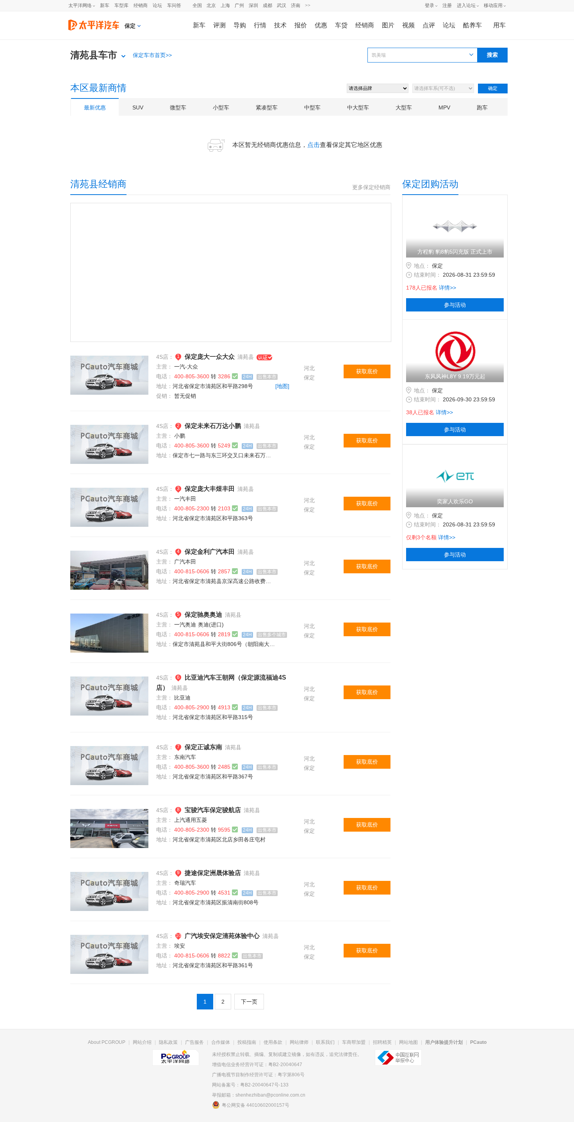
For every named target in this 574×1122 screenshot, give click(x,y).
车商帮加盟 (353, 1042)
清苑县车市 (93, 55)
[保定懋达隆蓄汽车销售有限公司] (109, 429)
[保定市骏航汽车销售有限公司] (109, 814)
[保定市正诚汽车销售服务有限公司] (109, 751)
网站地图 (408, 1042)
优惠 (321, 25)
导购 (240, 25)
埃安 (179, 946)
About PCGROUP (106, 1042)
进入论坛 (466, 5)
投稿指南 (246, 1042)
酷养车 (472, 25)
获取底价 (367, 371)
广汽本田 (185, 561)
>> (307, 5)
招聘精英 (382, 1042)
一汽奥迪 (185, 624)
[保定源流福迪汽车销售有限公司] (109, 681)
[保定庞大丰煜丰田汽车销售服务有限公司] (109, 492)
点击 (313, 144)
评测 (219, 25)
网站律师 (299, 1042)
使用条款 (273, 1042)
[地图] (282, 386)
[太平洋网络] (175, 1054)
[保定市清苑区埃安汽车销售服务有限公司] (109, 939)
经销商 (141, 5)
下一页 (249, 1002)
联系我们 (325, 1042)
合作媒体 (220, 1042)
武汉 (281, 5)
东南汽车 (185, 757)
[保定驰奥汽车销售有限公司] (109, 618)
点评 (428, 25)
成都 (267, 5)
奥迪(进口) (211, 624)
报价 (300, 25)
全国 (197, 5)
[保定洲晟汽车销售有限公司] (109, 876)
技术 (280, 25)
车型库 (121, 5)
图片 (388, 25)
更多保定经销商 (371, 187)
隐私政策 (168, 1042)
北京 (211, 5)
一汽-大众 (186, 366)
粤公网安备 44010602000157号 (255, 1105)
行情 (260, 25)
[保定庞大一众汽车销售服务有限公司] (109, 360)
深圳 (253, 5)
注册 (447, 5)
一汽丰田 (185, 499)
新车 (104, 5)
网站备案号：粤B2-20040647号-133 (250, 1085)
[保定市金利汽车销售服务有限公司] (109, 555)
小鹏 (179, 436)
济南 (295, 5)
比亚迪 (182, 697)
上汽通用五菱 (190, 820)
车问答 (174, 5)
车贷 (341, 25)
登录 (429, 5)
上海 (225, 5)
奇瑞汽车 (185, 883)
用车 (499, 25)
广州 (239, 5)
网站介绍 (142, 1042)
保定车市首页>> (152, 55)
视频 (408, 25)
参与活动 (455, 305)
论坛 (157, 5)
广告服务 (194, 1042)
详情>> (447, 288)
